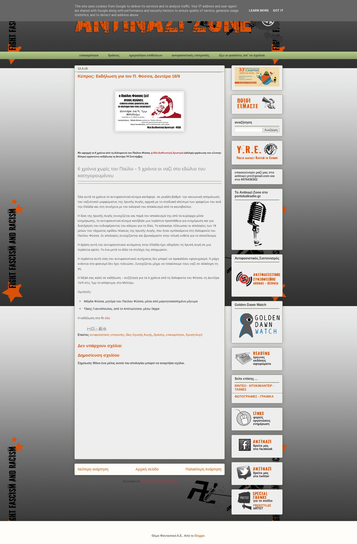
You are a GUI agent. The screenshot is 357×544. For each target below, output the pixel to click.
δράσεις (114, 55)
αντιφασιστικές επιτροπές (190, 55)
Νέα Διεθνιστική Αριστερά (168, 152)
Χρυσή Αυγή (194, 334)
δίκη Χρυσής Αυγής (139, 334)
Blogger (199, 535)
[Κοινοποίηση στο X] (97, 329)
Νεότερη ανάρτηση (93, 469)
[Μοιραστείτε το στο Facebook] (101, 329)
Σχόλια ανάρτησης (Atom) (159, 481)
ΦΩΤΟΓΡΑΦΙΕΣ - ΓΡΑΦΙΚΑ (254, 396)
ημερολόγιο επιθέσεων (145, 55)
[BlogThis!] (93, 329)
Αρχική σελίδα (147, 469)
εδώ (107, 318)
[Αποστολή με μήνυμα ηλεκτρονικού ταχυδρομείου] (89, 329)
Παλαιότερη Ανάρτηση (203, 469)
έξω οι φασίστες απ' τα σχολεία (242, 55)
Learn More (259, 10)
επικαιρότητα (89, 55)
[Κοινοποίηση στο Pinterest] (104, 329)
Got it (278, 10)
